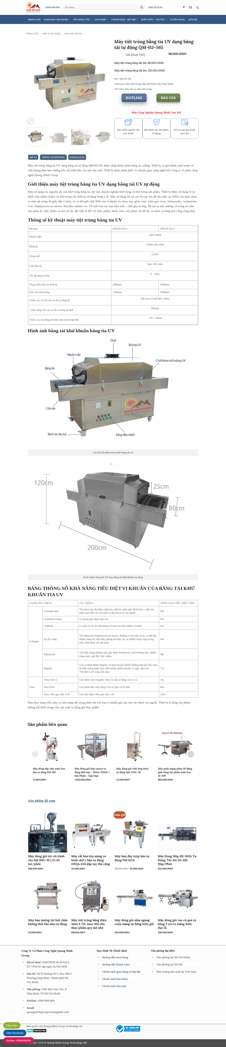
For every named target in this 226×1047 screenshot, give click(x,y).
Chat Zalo (11, 1025)
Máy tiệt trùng (144, 89)
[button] (30, 121)
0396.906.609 (52, 7)
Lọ (135, 89)
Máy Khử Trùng (73, 33)
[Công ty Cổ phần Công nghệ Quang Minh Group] (184, 7)
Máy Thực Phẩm (165, 83)
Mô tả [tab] (33, 157)
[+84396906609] (198, 7)
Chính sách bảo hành (115, 979)
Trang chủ (32, 33)
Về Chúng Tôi (81, 19)
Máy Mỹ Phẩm (149, 83)
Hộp (127, 89)
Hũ (131, 89)
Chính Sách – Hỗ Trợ (123, 19)
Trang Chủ (34, 19)
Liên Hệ (192, 19)
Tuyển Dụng (177, 19)
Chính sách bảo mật (114, 986)
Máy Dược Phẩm (52, 33)
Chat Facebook (14, 1032)
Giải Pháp (100, 19)
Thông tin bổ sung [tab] (53, 157)
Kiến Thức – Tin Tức (153, 19)
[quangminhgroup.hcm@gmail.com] (191, 7)
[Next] (107, 81)
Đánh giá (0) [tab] (77, 157)
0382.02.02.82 (155, 7)
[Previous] (32, 81)
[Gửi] (142, 7)
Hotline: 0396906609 (18, 1040)
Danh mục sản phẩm (56, 19)
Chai (121, 89)
